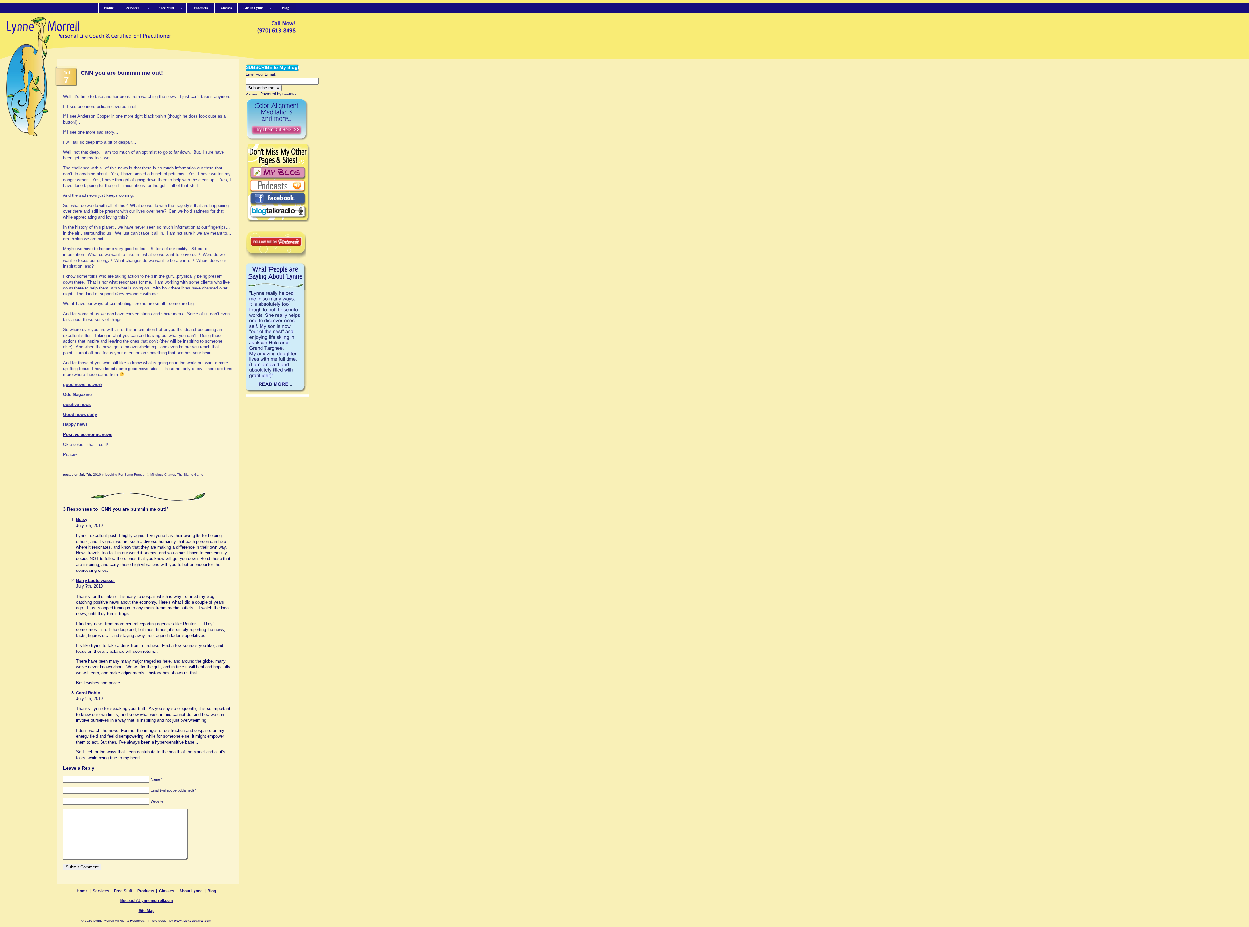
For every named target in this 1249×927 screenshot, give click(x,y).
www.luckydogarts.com (192, 920)
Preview (251, 94)
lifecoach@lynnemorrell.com (146, 900)
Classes (166, 891)
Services (101, 891)
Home (82, 891)
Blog (212, 891)
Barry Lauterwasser (95, 580)
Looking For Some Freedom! (126, 474)
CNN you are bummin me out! (122, 72)
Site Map (146, 910)
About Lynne (191, 891)
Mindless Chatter (162, 474)
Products (145, 891)
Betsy (81, 519)
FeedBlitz (289, 94)
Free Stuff (123, 891)
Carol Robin (88, 693)
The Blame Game (190, 474)
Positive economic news (87, 434)
